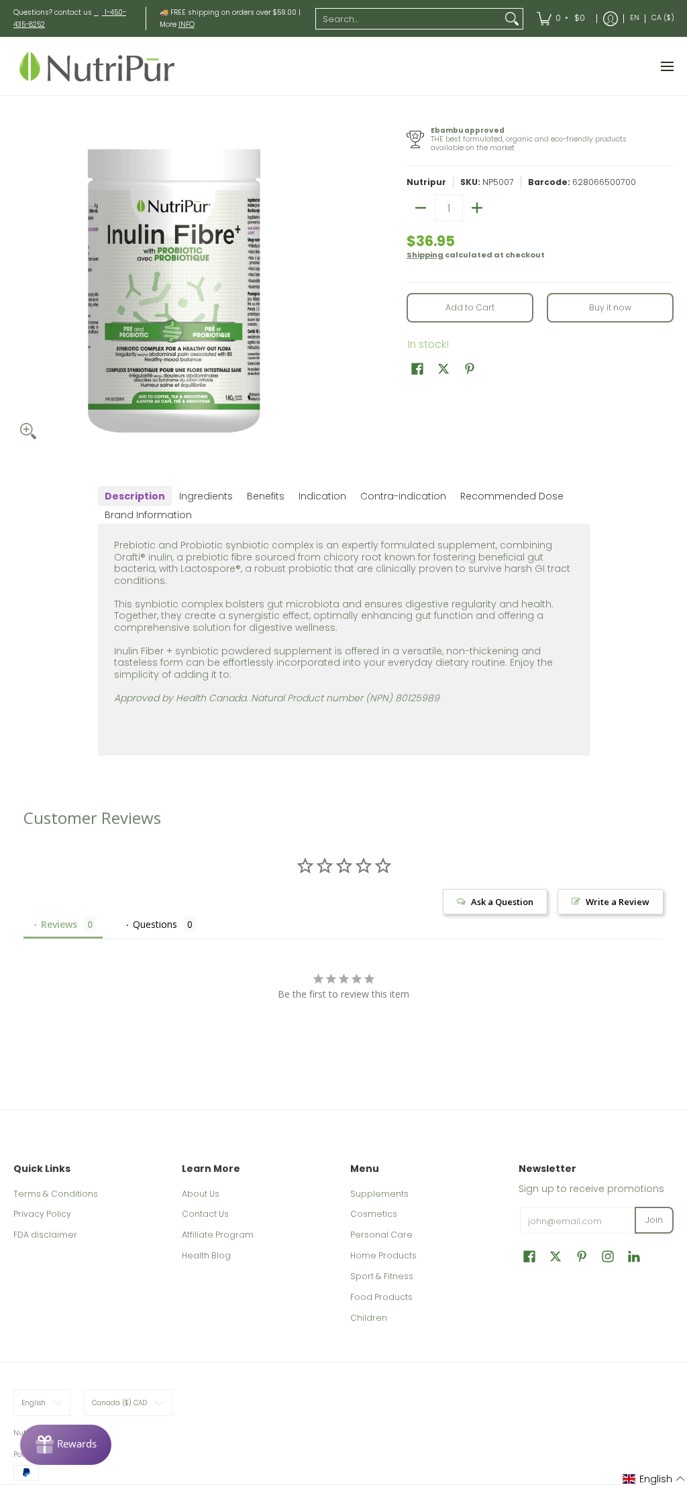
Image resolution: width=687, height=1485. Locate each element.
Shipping (425, 254)
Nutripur (426, 182)
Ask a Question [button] (502, 902)
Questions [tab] (155, 924)
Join (654, 1220)
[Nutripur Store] (97, 66)
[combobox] (408, 19)
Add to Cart (469, 307)
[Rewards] (65, 1445)
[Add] (477, 207)
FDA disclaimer (45, 1234)
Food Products (381, 1297)
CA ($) (662, 18)
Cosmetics (373, 1214)
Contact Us (205, 1214)
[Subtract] (421, 207)
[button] (417, 368)
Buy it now (610, 307)
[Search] (512, 19)
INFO (186, 24)
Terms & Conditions (55, 1193)
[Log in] (610, 18)
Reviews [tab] (59, 924)
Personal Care (381, 1234)
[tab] (135, 496)
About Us (200, 1193)
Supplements (379, 1193)
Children (368, 1317)
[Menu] (666, 66)
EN (634, 18)
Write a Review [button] (617, 902)
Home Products (383, 1255)
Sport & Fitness (381, 1276)
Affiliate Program (218, 1234)
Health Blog (206, 1255)
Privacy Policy (42, 1214)
